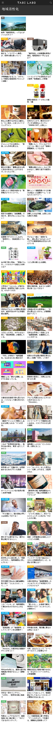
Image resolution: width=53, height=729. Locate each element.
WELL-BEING (31, 62)
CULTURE (30, 39)
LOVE (29, 453)
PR (2, 18)
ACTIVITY (4, 39)
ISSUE (29, 129)
